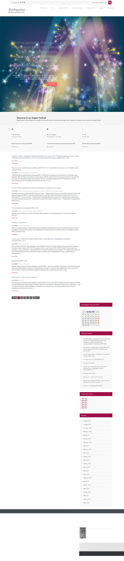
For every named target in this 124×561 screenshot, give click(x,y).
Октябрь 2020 (87, 428)
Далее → (36, 297)
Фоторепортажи (58, 191)
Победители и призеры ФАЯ (40, 191)
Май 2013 (86, 495)
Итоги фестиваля (23, 173)
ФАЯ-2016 (84, 404)
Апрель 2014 (87, 485)
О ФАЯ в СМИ (90, 8)
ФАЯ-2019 (84, 408)
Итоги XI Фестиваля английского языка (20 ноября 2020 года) (36, 188)
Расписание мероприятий (30, 211)
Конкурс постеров (19, 222)
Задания (54, 519)
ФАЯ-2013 (84, 399)
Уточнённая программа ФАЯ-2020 (25, 208)
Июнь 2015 (86, 467)
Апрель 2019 (87, 438)
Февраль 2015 (87, 478)
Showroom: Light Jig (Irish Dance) (24, 277)
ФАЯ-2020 (43, 8)
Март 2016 (86, 460)
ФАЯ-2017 (84, 406)
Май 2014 (86, 481)
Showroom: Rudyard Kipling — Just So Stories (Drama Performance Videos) (96, 381)
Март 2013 (86, 503)
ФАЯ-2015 (84, 402)
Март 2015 (86, 474)
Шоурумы (26, 244)
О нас (53, 8)
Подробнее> (15, 147)
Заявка (101, 8)
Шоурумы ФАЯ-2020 (20, 261)
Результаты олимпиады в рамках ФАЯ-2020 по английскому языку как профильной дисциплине (45, 169)
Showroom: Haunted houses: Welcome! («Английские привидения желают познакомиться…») (41, 240)
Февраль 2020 (87, 431)
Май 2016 (86, 453)
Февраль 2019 (87, 442)
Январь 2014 (87, 492)
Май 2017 (86, 446)
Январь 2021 (87, 421)
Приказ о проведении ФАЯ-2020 (92, 385)
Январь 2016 (87, 463)
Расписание (66, 517)
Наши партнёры (77, 8)
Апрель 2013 (87, 499)
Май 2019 (86, 435)
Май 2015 (86, 470)
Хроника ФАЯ (63, 8)
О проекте (54, 517)
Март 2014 (86, 488)
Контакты (111, 8)
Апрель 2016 (87, 456)
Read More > (85, 147)
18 (31, 297)
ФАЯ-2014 (84, 400)
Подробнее (52, 84)
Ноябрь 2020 (87, 424)
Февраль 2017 (87, 449)
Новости (21, 161)
